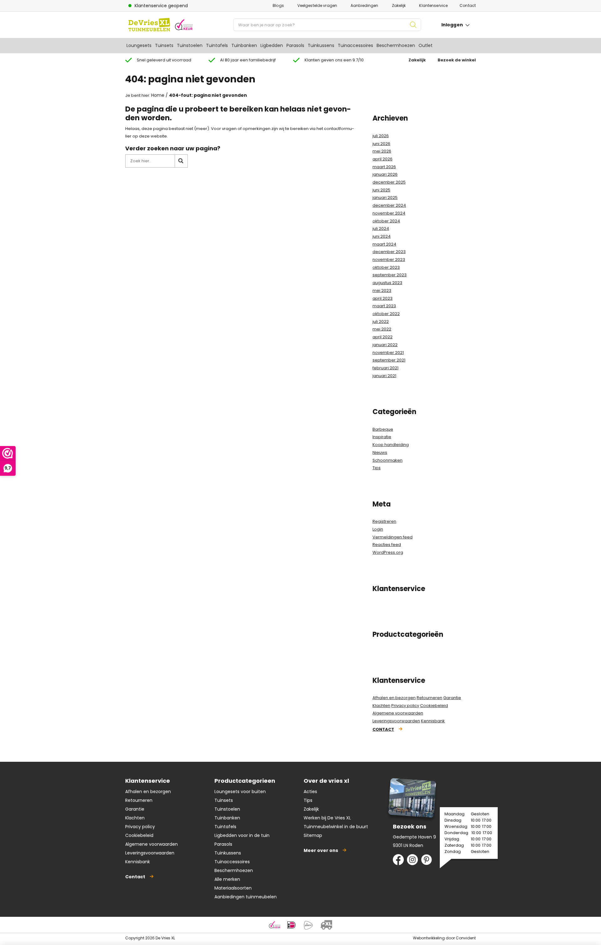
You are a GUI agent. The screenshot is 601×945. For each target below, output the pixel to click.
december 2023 (389, 252)
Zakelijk (399, 5)
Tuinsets (164, 45)
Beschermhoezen (396, 45)
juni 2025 (381, 190)
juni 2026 (381, 144)
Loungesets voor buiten (240, 791)
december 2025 (389, 182)
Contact (468, 5)
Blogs (278, 5)
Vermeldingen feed (392, 537)
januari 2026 (385, 174)
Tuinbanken (244, 45)
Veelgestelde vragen (317, 5)
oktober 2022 (386, 314)
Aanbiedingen (364, 5)
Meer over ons (321, 850)
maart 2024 (384, 244)
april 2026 (382, 159)
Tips (376, 468)
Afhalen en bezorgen (394, 698)
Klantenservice (433, 5)
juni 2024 (381, 236)
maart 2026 (384, 167)
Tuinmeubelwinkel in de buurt (336, 826)
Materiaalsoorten (233, 888)
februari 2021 (385, 368)
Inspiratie (381, 437)
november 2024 (388, 213)
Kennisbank (433, 721)
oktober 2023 (386, 267)
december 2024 (389, 205)
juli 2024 (380, 228)
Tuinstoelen (190, 45)
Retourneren (429, 698)
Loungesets (139, 45)
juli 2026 (380, 136)
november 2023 (388, 259)
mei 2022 (381, 329)
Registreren (384, 521)
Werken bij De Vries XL (327, 818)
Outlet (426, 45)
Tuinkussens (321, 45)
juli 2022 (380, 322)
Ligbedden (271, 45)
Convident (466, 938)
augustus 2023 (387, 283)
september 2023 (389, 275)
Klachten (381, 706)
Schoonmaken (387, 460)
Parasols (295, 45)
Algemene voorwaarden (397, 713)
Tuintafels (217, 45)
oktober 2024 (386, 221)
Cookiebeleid (434, 706)
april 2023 (382, 298)
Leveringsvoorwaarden (396, 721)
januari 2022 (385, 345)
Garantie (452, 698)
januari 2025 (385, 197)
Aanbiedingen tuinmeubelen (245, 897)
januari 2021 (384, 376)
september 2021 (388, 360)
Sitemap (313, 835)
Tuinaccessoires (355, 45)
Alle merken (227, 879)
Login (377, 529)
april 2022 (382, 337)
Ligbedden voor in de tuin (242, 835)
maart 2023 (384, 306)
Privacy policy (405, 706)
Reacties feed (386, 545)
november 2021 (388, 353)
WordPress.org (387, 552)
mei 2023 (381, 290)
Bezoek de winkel (457, 60)
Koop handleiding (390, 445)
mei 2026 (381, 151)
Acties (310, 791)
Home (157, 95)
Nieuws (379, 452)
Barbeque (382, 429)
